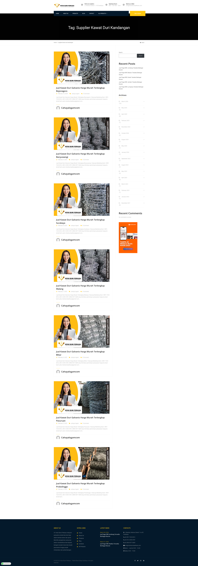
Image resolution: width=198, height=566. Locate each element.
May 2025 (124, 108)
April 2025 (124, 114)
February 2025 (125, 120)
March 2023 (125, 184)
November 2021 (126, 203)
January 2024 (125, 152)
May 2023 (124, 171)
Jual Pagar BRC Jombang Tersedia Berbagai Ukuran (110, 535)
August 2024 (125, 139)
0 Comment (86, 93)
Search (121, 52)
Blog (83, 13)
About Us (65, 13)
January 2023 (125, 196)
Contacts (81, 544)
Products (75, 13)
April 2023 (124, 177)
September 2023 (126, 158)
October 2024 (125, 133)
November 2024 (126, 127)
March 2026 (125, 101)
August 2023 (125, 165)
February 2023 (125, 190)
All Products (102, 13)
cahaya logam (75, 93)
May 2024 (124, 146)
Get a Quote (138, 13)
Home (57, 13)
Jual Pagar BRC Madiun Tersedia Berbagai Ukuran (109, 545)
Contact (91, 13)
